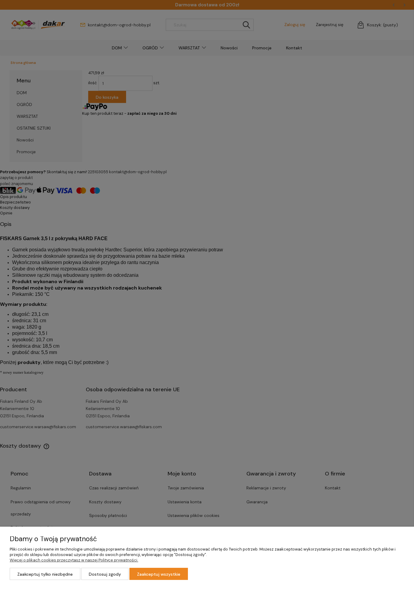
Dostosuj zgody (105, 574)
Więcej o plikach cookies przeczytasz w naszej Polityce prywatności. (74, 560)
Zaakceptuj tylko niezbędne (45, 574)
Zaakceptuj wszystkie (158, 574)
